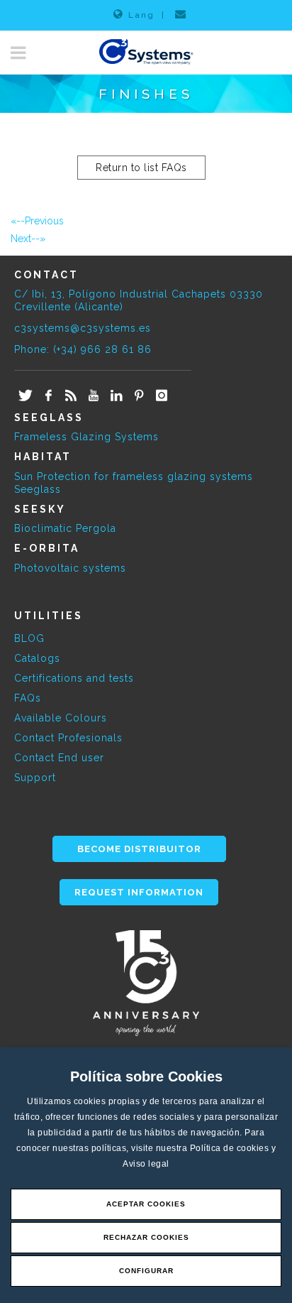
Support (35, 777)
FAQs (27, 698)
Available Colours (60, 718)
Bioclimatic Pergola (65, 528)
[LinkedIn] (116, 396)
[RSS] (71, 396)
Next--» (28, 238)
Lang (141, 15)
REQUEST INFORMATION (138, 892)
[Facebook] (48, 396)
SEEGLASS (49, 417)
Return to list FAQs (141, 167)
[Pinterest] (139, 396)
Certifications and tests (74, 678)
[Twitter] (25, 396)
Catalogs (37, 658)
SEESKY (40, 509)
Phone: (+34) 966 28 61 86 (83, 349)
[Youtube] (93, 396)
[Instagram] (161, 396)
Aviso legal (146, 1164)
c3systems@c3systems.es (82, 328)
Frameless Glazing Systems (86, 436)
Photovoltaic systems (70, 568)
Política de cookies (230, 1148)
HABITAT (43, 456)
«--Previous (37, 221)
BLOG (29, 638)
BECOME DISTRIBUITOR (139, 849)
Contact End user (59, 757)
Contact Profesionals (68, 737)
